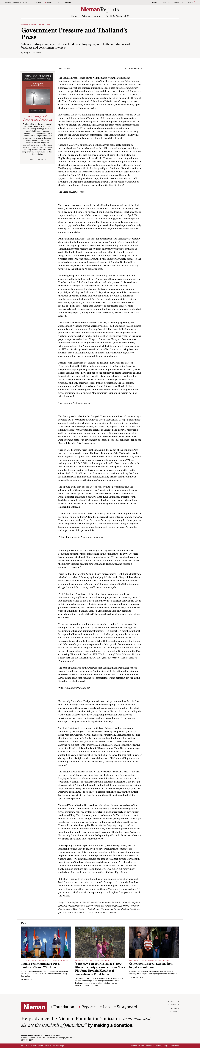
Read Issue (36, 159)
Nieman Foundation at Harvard (16, 2)
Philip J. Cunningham (32, 52)
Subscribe (166, 2)
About (97, 16)
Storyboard (69, 2)
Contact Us (178, 2)
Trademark (150, 1046)
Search (190, 2)
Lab (58, 2)
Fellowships (37, 2)
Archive (154, 2)
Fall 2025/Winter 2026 (117, 16)
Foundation (63, 1007)
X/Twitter (173, 1004)
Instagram (173, 1008)
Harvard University (137, 1046)
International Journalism (35, 25)
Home (74, 16)
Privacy (159, 1046)
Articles (86, 16)
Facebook (174, 1011)
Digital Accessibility (171, 1046)
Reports (49, 2)
